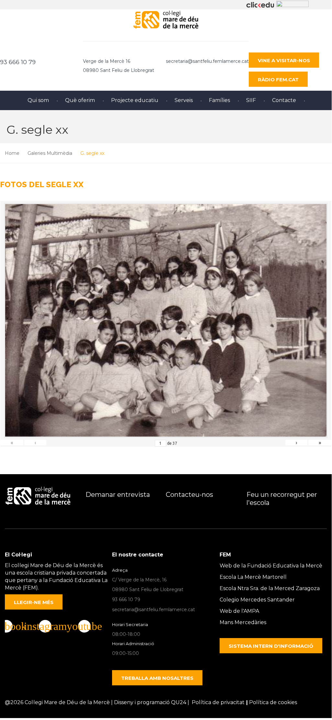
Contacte (284, 100)
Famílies (219, 100)
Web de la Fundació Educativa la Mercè (271, 566)
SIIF (251, 100)
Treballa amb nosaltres (157, 678)
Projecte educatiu (134, 100)
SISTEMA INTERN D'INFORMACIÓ (271, 646)
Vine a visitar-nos (284, 60)
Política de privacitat (218, 702)
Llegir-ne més (33, 602)
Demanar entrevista (118, 494)
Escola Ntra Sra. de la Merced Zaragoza (270, 588)
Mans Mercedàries (243, 622)
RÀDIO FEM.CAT (278, 79)
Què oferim (80, 100)
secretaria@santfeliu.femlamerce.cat (207, 61)
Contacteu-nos (189, 494)
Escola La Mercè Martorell (253, 577)
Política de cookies (273, 702)
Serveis (184, 100)
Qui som (38, 100)
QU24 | (181, 702)
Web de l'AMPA (239, 611)
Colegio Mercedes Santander (257, 600)
